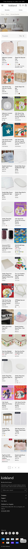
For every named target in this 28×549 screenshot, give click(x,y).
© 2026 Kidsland (5, 546)
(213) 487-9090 (5, 511)
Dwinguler (17, 250)
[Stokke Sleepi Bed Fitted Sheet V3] (7, 209)
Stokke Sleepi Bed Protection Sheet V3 (7, 376)
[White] (15, 64)
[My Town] (21, 251)
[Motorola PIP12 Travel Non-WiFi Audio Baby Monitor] (7, 235)
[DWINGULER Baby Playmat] (20, 235)
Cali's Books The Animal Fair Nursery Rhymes (20, 220)
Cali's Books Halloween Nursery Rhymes (7, 403)
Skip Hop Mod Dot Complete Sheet (19, 352)
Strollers (21, 10)
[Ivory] (9, 64)
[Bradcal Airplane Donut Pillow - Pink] (20, 317)
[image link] (14, 477)
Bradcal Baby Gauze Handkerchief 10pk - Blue (7, 193)
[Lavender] (6, 225)
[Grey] (15, 307)
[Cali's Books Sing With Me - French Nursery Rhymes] (7, 290)
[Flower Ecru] (8, 225)
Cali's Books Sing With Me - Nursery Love (7, 88)
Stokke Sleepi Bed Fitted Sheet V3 (6, 219)
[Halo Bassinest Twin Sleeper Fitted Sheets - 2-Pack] (20, 419)
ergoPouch (5, 461)
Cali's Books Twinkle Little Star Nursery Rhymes (7, 141)
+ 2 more (17, 254)
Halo (16, 435)
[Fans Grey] (4, 225)
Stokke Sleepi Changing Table (6, 429)
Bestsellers (7, 10)
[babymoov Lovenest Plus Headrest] (7, 103)
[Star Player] (19, 251)
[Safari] (17, 251)
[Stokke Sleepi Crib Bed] (20, 77)
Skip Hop (4, 356)
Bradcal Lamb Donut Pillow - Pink (20, 455)
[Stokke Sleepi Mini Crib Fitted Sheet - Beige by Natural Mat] (7, 264)
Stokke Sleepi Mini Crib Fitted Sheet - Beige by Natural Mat (7, 275)
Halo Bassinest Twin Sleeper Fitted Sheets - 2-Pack (20, 430)
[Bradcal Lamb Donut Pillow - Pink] (20, 445)
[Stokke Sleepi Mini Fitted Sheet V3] (20, 366)
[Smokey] (2, 64)
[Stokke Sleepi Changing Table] (7, 419)
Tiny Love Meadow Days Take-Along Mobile (20, 275)
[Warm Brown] (19, 64)
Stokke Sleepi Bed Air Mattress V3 (20, 193)
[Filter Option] (22, 35)
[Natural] (17, 64)
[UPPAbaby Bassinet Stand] (20, 290)
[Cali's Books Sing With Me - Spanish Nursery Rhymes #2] (20, 103)
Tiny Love (17, 280)
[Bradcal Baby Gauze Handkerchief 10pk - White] (20, 156)
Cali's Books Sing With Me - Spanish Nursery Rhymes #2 (20, 114)
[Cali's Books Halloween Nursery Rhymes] (7, 392)
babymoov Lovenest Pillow (7, 58)
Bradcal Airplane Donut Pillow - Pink (19, 327)
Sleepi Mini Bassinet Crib (20, 58)
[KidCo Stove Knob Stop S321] (7, 317)
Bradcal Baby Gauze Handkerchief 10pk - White (20, 167)
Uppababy (17, 305)
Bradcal (4, 171)
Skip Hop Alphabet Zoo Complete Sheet (7, 352)
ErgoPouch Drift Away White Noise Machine (7, 456)
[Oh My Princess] (22, 251)
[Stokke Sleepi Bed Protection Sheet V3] (7, 366)
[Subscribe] (25, 490)
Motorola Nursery (6, 252)
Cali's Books (5, 93)
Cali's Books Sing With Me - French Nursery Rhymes (6, 301)
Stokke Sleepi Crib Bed (19, 87)
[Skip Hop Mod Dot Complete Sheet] (20, 341)
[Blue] (6, 64)
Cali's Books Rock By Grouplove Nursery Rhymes (20, 403)
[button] (20, 5)
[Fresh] (4, 120)
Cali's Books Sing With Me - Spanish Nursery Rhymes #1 (20, 141)
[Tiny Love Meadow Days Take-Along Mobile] (20, 264)
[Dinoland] (15, 251)
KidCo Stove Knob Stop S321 (6, 327)
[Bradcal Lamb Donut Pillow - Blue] (7, 156)
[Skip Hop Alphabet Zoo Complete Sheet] (7, 341)
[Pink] (4, 64)
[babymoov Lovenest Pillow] (7, 48)
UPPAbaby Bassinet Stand (20, 300)
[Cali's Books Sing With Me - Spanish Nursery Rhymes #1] (20, 130)
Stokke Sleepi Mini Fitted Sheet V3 (19, 376)
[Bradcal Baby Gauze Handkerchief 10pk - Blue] (7, 183)
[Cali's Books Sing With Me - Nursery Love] (7, 77)
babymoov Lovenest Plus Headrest (7, 114)
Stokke (16, 62)
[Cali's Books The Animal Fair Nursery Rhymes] (20, 209)
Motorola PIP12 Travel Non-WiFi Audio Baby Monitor (7, 246)
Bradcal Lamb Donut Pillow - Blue (7, 166)
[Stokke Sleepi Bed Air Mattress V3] (20, 183)
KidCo (3, 331)
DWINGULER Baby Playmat (19, 246)
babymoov (4, 62)
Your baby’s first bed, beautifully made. (19, 67)
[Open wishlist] (23, 5)
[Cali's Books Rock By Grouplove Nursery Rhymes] (20, 392)
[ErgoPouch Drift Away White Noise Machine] (7, 445)
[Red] (8, 64)
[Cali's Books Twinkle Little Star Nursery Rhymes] (7, 130)
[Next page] (18, 467)
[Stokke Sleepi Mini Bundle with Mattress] (20, 48)
